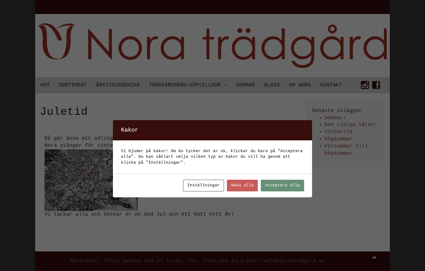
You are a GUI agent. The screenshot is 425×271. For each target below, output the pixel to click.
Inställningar (203, 185)
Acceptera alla (282, 185)
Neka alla (242, 185)
